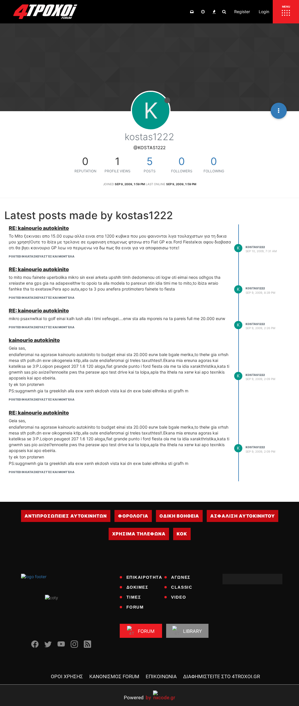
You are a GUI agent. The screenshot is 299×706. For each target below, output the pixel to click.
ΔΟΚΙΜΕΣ (137, 587)
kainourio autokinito (34, 340)
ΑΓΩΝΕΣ (180, 577)
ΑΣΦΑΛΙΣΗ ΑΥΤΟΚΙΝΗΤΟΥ (242, 516)
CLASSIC (181, 587)
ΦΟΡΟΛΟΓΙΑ (133, 516)
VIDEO (178, 597)
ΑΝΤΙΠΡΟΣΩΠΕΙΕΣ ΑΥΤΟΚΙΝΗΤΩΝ (66, 516)
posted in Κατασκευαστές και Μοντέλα (41, 256)
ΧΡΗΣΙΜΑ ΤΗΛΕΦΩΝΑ (139, 534)
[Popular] (214, 11)
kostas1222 (255, 247)
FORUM (135, 607)
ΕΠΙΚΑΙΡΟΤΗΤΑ (144, 577)
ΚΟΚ (182, 534)
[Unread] (191, 11)
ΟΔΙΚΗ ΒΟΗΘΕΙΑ (179, 516)
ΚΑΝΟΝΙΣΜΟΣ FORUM (114, 676)
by (137, 697)
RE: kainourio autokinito (39, 228)
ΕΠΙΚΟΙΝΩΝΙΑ (161, 676)
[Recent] (202, 11)
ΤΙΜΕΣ (133, 597)
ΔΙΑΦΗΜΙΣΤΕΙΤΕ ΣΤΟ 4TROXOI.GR (221, 676)
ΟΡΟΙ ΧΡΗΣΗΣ (67, 676)
